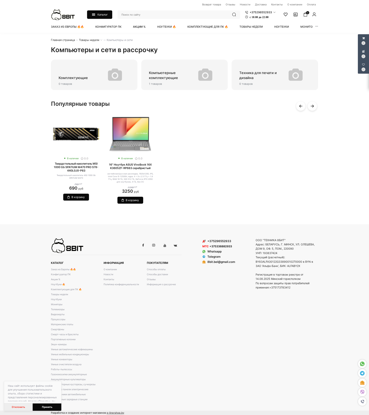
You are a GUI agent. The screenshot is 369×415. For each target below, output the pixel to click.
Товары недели (251, 26)
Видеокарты (58, 314)
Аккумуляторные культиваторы (68, 379)
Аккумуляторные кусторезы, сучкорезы (73, 384)
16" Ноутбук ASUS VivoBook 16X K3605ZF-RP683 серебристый (130, 166)
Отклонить (18, 407)
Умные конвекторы (61, 359)
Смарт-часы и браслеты (65, 334)
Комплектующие (73, 78)
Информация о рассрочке (161, 284)
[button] (362, 401)
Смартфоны (57, 329)
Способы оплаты (156, 269)
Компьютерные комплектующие (163, 75)
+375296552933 (219, 241)
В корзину (78, 197)
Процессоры (58, 319)
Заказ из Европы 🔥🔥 (67, 26)
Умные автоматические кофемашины (72, 349)
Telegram (213, 256)
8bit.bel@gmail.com (221, 262)
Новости (108, 274)
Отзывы (151, 279)
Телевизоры (58, 309)
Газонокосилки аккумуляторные (69, 374)
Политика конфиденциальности (121, 284)
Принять (47, 407)
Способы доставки (157, 274)
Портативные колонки (63, 339)
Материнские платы (62, 324)
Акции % (139, 26)
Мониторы (308, 26)
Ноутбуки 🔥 (166, 26)
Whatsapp (214, 251)
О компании (110, 269)
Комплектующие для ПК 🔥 (207, 26)
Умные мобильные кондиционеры (70, 354)
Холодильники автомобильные (68, 394)
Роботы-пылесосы (61, 369)
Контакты (109, 279)
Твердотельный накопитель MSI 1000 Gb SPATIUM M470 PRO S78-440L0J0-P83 (76, 167)
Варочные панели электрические (69, 389)
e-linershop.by (115, 412)
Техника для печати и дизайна (258, 75)
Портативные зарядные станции (69, 399)
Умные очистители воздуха (66, 364)
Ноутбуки (281, 26)
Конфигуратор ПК (108, 26)
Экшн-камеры (59, 344)
